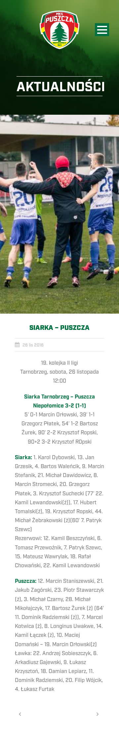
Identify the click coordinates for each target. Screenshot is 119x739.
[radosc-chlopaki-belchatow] (59, 214)
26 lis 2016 (33, 345)
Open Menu (102, 29)
